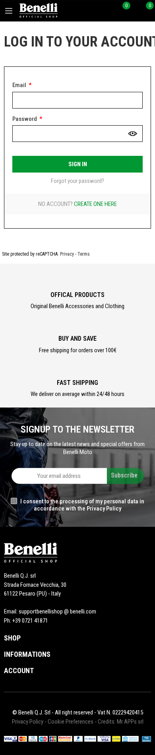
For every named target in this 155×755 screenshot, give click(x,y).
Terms (84, 254)
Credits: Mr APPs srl (120, 721)
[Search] (110, 11)
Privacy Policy (27, 721)
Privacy (67, 254)
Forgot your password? (77, 180)
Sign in (77, 164)
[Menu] (9, 10)
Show (133, 133)
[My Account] (134, 11)
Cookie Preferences (70, 721)
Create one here (95, 204)
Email (19, 85)
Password (25, 118)
